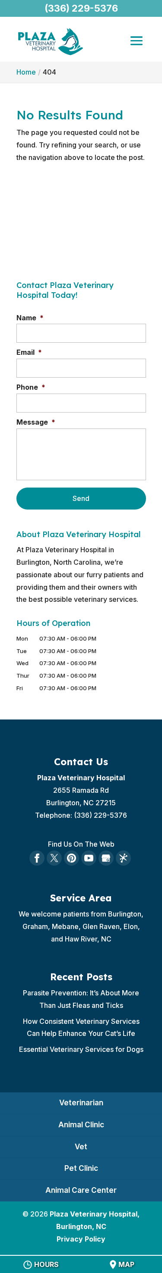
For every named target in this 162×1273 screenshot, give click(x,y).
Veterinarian (81, 1102)
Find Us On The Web (81, 844)
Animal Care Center (81, 1190)
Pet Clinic (81, 1168)
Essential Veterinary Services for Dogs (81, 1049)
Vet (81, 1146)
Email (29, 352)
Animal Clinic (81, 1124)
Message (35, 422)
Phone (30, 387)
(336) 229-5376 (81, 8)
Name (30, 317)
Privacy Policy (81, 1239)
